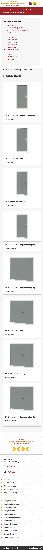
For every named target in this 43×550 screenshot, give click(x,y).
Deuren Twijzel (10, 527)
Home (5, 69)
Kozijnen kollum (10, 501)
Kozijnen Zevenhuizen (12, 517)
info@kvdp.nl (11, 472)
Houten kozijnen (11, 25)
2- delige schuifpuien (14, 28)
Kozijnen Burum (10, 514)
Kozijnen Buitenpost (12, 504)
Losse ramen (12, 40)
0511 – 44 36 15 (10, 467)
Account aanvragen (11, 493)
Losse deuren (12, 37)
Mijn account (9, 479)
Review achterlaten (11, 489)
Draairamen (11, 35)
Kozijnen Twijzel (10, 507)
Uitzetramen (12, 42)
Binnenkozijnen (12, 32)
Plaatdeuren (11, 57)
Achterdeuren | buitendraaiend (18, 30)
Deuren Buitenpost (11, 524)
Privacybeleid (9, 483)
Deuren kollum (9, 521)
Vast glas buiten (13, 45)
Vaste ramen (12, 47)
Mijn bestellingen (10, 486)
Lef (40, 548)
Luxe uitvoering (11, 49)
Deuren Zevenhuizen (12, 537)
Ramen (10, 59)
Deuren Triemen (10, 530)
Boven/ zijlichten (13, 52)
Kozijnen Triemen (11, 511)
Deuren (10, 54)
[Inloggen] (35, 3)
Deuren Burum (10, 534)
